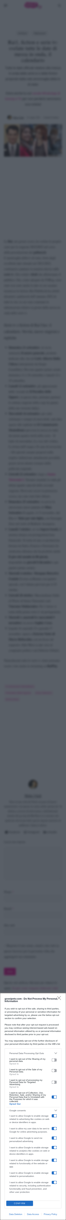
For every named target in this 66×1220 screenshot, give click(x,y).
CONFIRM (19, 1203)
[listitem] (33, 1053)
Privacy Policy (50, 1214)
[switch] (54, 1060)
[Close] (60, 999)
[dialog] (33, 1106)
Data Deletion (15, 1214)
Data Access (33, 1214)
